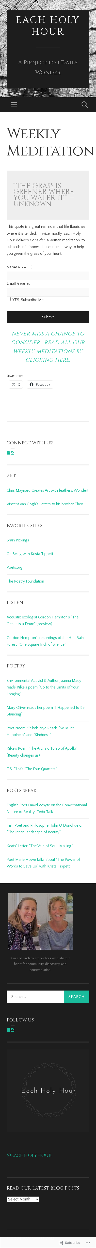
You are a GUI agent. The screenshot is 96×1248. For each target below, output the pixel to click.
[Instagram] (13, 453)
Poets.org (14, 567)
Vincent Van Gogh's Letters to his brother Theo (45, 504)
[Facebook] (9, 453)
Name (19, 267)
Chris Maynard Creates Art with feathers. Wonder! (47, 490)
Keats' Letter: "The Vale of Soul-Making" (40, 846)
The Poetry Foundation (25, 581)
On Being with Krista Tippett (30, 554)
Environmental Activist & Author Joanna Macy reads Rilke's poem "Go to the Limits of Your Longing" (44, 687)
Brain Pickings (18, 540)
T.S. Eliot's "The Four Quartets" (32, 769)
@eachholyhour (29, 1155)
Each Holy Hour (48, 26)
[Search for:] (48, 997)
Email (19, 283)
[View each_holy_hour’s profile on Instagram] (13, 1030)
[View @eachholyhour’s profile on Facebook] (9, 1030)
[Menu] (14, 104)
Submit (48, 317)
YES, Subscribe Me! (29, 300)
